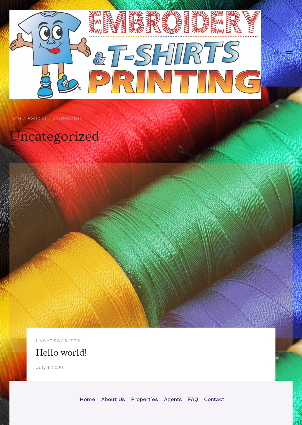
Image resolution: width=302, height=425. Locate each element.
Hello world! (61, 352)
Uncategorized (58, 340)
